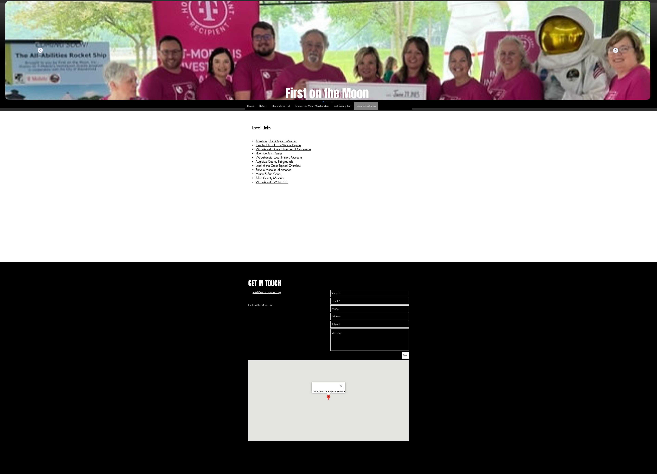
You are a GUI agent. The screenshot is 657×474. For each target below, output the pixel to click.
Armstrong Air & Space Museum (276, 141)
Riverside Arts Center (269, 153)
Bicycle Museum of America (274, 170)
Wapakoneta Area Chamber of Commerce (283, 149)
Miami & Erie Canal (268, 174)
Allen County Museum (270, 178)
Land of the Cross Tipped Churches (278, 165)
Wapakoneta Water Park (272, 182)
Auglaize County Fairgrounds (274, 161)
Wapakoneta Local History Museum (279, 157)
